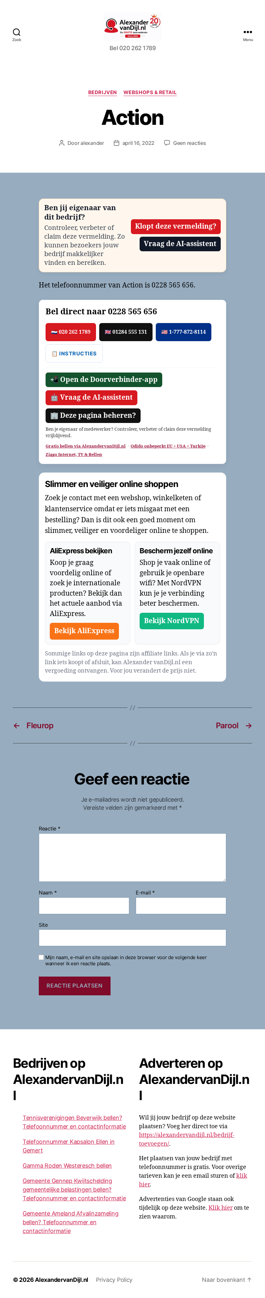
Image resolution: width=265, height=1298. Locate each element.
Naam (48, 893)
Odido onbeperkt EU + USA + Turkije (168, 446)
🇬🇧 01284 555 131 (126, 332)
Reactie (49, 829)
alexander (92, 143)
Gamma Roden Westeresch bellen (67, 1165)
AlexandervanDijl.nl (61, 1279)
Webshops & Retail (150, 92)
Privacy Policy (114, 1279)
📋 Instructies (74, 353)
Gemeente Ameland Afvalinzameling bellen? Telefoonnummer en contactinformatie (70, 1222)
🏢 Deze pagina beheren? (93, 415)
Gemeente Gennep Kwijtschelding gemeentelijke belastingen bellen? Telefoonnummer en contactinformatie (74, 1189)
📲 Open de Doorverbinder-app (104, 379)
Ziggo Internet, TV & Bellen (74, 454)
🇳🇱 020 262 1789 (70, 332)
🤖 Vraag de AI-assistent (91, 397)
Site (43, 925)
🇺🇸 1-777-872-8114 (183, 332)
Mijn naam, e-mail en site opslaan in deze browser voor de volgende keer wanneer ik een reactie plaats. (126, 961)
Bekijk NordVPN (171, 621)
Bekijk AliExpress (84, 631)
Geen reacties (189, 143)
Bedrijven (102, 92)
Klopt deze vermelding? (176, 226)
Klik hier (220, 1208)
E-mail (145, 893)
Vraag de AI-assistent (180, 244)
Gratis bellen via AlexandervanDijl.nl (86, 446)
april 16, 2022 (138, 143)
